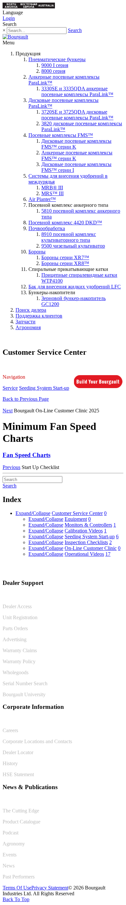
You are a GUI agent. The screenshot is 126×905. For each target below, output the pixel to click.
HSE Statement (18, 774)
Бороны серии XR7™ (65, 257)
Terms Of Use (17, 887)
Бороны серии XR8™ (65, 263)
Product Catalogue (21, 821)
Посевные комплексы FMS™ (60, 135)
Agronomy (14, 843)
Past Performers (19, 876)
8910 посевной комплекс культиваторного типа (68, 237)
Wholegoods (15, 672)
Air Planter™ (42, 199)
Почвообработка (46, 228)
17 (107, 554)
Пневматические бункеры (57, 59)
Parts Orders (15, 628)
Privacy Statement (49, 887)
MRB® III (52, 187)
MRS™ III (52, 193)
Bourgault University (24, 694)
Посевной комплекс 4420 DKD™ (65, 222)
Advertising (14, 639)
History (10, 763)
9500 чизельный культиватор (73, 246)
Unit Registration (20, 617)
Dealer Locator (18, 752)
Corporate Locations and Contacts (37, 741)
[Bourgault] (15, 36)
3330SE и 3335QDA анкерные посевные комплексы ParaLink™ (77, 91)
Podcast (10, 832)
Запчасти (26, 321)
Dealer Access (17, 606)
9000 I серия (54, 65)
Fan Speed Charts (26, 455)
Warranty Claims (20, 650)
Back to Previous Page (26, 399)
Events (9, 854)
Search (75, 30)
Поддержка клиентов (39, 315)
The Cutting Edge (21, 810)
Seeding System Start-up (44, 388)
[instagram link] (118, 569)
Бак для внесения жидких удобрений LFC (74, 286)
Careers (10, 730)
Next (8, 410)
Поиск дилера (31, 310)
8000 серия (53, 71)
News (9, 865)
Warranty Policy (19, 661)
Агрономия (28, 327)
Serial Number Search (25, 683)
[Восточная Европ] (28, 6)
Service (10, 388)
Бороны (37, 251)
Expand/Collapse (33, 513)
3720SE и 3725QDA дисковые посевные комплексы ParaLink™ (77, 114)
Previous (11, 467)
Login (9, 18)
